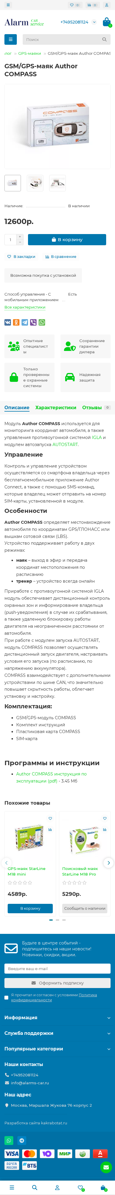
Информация (20, 1017)
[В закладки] (50, 818)
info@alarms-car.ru (30, 1082)
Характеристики (55, 407)
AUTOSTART (65, 444)
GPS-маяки (29, 53)
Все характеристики (24, 307)
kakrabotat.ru (54, 1123)
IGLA (97, 437)
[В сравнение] (50, 830)
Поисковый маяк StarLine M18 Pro (80, 871)
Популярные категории (33, 1049)
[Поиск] (104, 39)
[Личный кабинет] (107, 5)
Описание (16, 407)
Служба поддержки (28, 1033)
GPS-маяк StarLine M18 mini (26, 871)
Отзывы (95, 407)
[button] (6, 863)
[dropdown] (8, 5)
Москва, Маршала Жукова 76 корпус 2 (51, 1105)
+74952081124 (74, 22)
